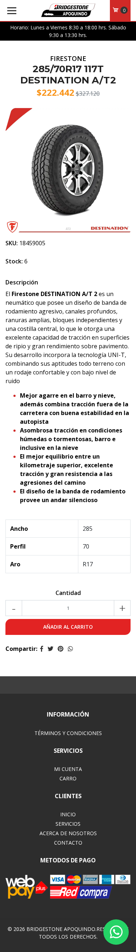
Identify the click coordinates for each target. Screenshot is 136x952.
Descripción (21, 282)
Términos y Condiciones (68, 733)
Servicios (68, 823)
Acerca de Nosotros (68, 833)
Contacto (68, 842)
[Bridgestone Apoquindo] (68, 11)
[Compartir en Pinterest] (60, 649)
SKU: (11, 243)
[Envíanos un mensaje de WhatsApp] (116, 932)
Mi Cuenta (68, 769)
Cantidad (68, 593)
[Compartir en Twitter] (50, 649)
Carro (68, 778)
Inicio (68, 814)
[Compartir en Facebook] (41, 649)
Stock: (14, 261)
